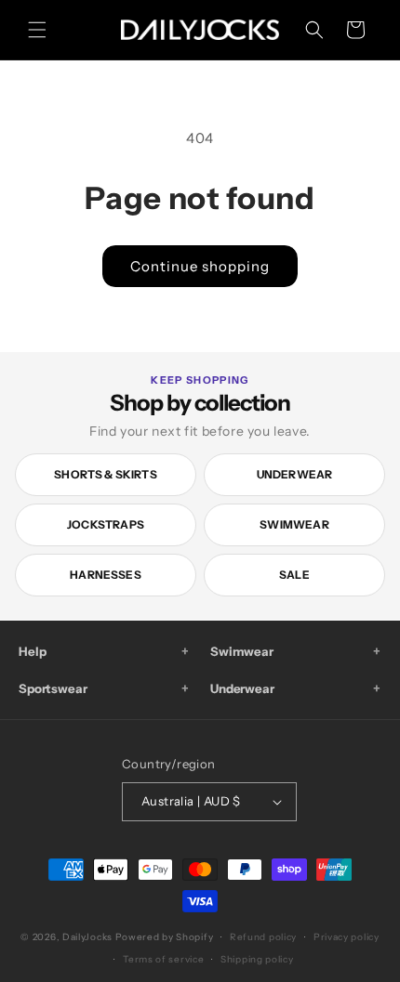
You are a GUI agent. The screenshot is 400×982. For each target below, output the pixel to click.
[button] (37, 29)
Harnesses (105, 575)
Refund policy (263, 937)
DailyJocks (87, 937)
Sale (294, 575)
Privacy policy (346, 937)
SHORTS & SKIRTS (105, 474)
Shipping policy (257, 959)
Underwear (295, 474)
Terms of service (163, 959)
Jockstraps (105, 524)
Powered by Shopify (164, 937)
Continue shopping (200, 266)
